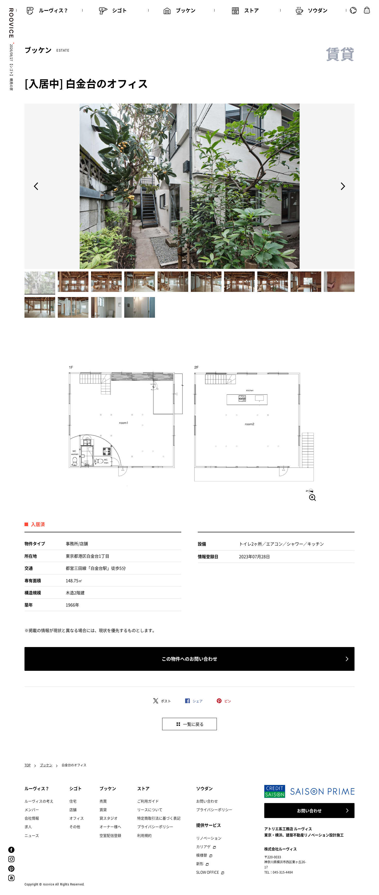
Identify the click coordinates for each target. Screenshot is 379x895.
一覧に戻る (193, 724)
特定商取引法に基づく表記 (158, 818)
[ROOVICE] (10, 23)
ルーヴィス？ (36, 788)
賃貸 (103, 809)
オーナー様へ (110, 826)
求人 (28, 826)
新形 (199, 863)
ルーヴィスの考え (38, 801)
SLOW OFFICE (207, 872)
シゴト (75, 788)
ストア (143, 788)
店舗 (73, 809)
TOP (27, 765)
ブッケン (46, 765)
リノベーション (208, 837)
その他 (74, 826)
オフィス (76, 818)
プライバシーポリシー (155, 826)
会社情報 (31, 818)
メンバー (31, 809)
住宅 (73, 801)
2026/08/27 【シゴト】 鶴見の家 (11, 67)
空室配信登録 (110, 835)
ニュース (31, 835)
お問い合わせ (207, 801)
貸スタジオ (109, 818)
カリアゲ (203, 846)
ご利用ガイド (148, 801)
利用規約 (144, 835)
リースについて (149, 809)
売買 (103, 801)
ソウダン (204, 788)
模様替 (201, 855)
